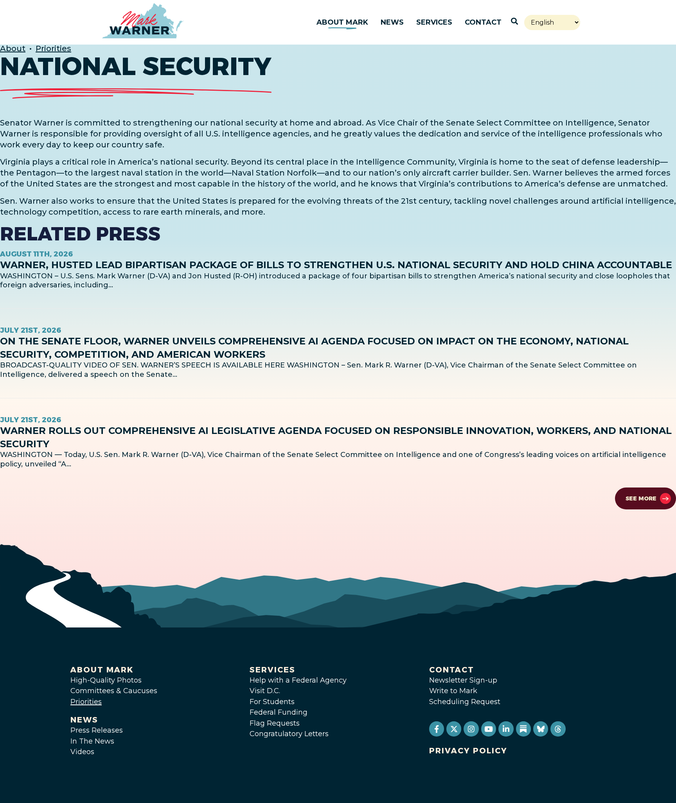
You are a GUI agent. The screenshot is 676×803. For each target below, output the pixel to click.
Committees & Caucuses (113, 690)
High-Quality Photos (106, 680)
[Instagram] (471, 728)
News (392, 22)
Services (434, 22)
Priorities (53, 48)
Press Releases (96, 730)
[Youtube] (488, 728)
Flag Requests (275, 723)
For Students (272, 701)
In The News (92, 741)
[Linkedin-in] (505, 728)
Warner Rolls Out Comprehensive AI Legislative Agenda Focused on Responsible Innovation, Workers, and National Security (336, 437)
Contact (483, 22)
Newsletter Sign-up (463, 680)
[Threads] (557, 728)
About (12, 48)
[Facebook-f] (436, 728)
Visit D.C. (265, 690)
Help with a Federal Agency (298, 680)
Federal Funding (278, 712)
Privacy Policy (468, 750)
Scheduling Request (464, 701)
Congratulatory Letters (289, 734)
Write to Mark (453, 690)
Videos (82, 751)
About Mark (342, 22)
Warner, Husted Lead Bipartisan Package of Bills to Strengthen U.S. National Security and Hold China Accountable (336, 265)
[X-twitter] (453, 728)
